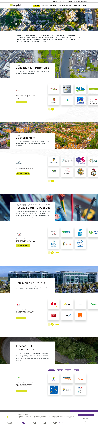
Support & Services (81, 1)
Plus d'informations (22, 173)
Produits (45, 5)
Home (11, 28)
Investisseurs (54, 1)
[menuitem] (54, 1)
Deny (86, 421)
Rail (68, 370)
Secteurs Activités (65, 5)
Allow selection (86, 418)
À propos (37, 5)
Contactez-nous (70, 1)
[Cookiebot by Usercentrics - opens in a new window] (10, 423)
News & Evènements (80, 5)
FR (42, 1)
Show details (61, 422)
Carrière (61, 1)
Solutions (53, 5)
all (51, 370)
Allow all (86, 415)
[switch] (34, 423)
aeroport (60, 370)
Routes (76, 370)
